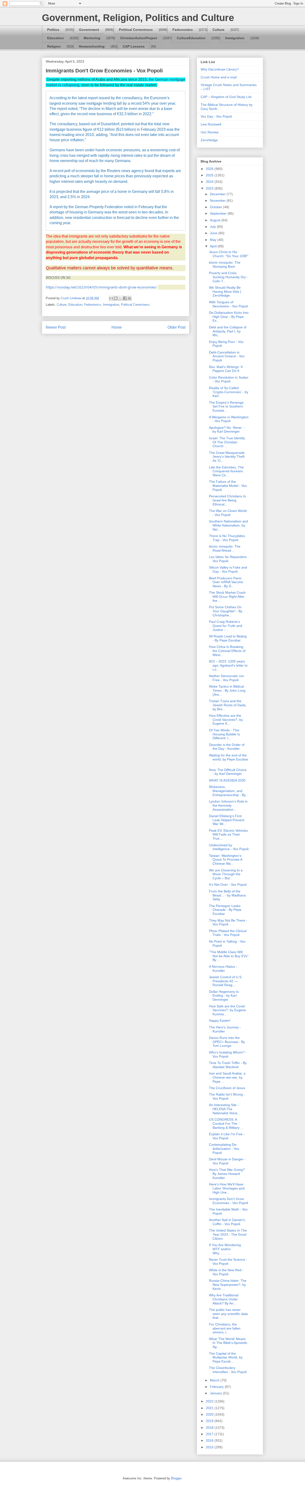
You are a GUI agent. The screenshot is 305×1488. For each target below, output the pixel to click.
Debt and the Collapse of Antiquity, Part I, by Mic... (227, 331)
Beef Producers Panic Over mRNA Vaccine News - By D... (226, 582)
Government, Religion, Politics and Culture (138, 17)
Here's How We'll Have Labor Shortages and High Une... (226, 1188)
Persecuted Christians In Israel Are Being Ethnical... (227, 500)
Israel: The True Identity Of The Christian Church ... (227, 442)
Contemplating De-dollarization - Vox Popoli (224, 1149)
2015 (210, 1447)
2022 (210, 1401)
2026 (210, 169)
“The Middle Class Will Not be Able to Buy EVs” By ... (229, 956)
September (219, 213)
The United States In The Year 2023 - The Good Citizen (228, 1234)
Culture (218, 30)
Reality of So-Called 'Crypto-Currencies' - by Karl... (228, 392)
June (214, 233)
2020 (210, 1414)
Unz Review (210, 132)
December (218, 194)
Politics (53, 30)
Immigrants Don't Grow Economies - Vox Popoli (228, 1201)
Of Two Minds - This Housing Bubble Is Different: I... (224, 734)
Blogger (176, 1478)
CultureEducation (191, 38)
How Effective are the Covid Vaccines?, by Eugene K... (226, 720)
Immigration (234, 38)
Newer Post (56, 327)
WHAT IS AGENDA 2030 (227, 780)
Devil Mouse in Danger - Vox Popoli (227, 1161)
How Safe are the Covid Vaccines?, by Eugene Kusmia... (227, 1010)
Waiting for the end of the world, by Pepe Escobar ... (228, 759)
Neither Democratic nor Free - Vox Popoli (226, 678)
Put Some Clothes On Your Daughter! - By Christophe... (225, 611)
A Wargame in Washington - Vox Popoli (229, 419)
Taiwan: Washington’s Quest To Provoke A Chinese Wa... (225, 860)
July (213, 226)
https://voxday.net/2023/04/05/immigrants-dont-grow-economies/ (101, 287)
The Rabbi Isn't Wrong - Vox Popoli (227, 1096)
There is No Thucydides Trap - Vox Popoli (227, 538)
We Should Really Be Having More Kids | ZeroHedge (225, 292)
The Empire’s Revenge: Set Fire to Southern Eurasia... (226, 407)
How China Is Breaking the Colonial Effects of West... (227, 651)
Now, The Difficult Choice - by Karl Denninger (228, 772)
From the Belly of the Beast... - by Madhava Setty (227, 895)
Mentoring (92, 38)
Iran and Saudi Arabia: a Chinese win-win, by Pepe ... (227, 1077)
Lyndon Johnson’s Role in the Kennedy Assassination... (228, 805)
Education (55, 38)
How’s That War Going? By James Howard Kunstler (227, 1174)
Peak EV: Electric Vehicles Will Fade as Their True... (228, 835)
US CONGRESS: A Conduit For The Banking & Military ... (226, 1124)
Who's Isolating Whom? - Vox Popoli (228, 1054)
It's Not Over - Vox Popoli (228, 884)
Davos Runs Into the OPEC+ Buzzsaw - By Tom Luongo (227, 1042)
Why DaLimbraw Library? (220, 69)
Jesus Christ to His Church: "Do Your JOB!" (228, 254)
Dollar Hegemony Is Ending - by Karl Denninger (224, 996)
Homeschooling (92, 46)
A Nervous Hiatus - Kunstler (223, 968)
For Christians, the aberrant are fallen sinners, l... (224, 1328)
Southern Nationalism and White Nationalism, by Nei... (228, 525)
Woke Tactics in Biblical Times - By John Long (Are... (227, 690)
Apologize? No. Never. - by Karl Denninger (227, 430)
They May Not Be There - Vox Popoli (228, 922)
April (214, 246)
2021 (210, 1408)
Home (117, 327)
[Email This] (111, 298)
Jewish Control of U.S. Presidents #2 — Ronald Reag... (225, 981)
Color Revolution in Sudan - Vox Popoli (228, 379)
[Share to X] (120, 298)
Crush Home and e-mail (219, 77)
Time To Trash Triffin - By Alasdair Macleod (228, 1065)
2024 (210, 182)
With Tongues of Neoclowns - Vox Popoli (228, 304)
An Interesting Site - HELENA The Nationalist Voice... (224, 1109)
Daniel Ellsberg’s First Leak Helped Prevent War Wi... (226, 820)
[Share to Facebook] (124, 298)
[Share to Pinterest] (129, 298)
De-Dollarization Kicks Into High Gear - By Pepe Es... (229, 317)
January (216, 1393)
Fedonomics (183, 30)
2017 (210, 1434)
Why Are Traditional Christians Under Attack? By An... (223, 1299)
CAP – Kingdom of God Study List (226, 97)
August (215, 220)
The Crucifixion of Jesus (227, 1088)
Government (89, 30)
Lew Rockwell (211, 124)
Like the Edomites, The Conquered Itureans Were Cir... (226, 471)
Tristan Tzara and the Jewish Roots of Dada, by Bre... (227, 705)
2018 (210, 1427)
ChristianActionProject (138, 38)
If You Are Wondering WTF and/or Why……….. (225, 1249)
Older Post (176, 327)
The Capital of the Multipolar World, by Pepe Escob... (226, 1357)
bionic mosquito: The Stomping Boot (224, 264)
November (218, 200)
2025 (210, 175)
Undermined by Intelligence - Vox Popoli (229, 847)
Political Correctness (136, 30)
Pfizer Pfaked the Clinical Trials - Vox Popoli (227, 933)
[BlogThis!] (115, 298)
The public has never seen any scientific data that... (228, 1314)
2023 (210, 188)
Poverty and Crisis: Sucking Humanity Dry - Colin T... (228, 277)
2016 (210, 1440)
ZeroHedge (209, 140)
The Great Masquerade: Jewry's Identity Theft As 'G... (227, 457)
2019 (210, 1421)
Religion (54, 46)
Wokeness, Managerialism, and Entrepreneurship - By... (228, 791)
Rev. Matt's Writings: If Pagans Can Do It (226, 369)
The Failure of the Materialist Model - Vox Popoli (228, 486)
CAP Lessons (134, 46)
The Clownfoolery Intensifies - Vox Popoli (228, 1370)
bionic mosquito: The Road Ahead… (224, 548)
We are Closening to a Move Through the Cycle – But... (226, 874)
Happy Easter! (219, 1020)
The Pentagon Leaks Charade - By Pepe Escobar (225, 910)
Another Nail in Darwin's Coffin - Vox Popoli (227, 1222)
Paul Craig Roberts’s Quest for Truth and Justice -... (225, 626)
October (216, 207)
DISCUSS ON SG (58, 277)
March (215, 1380)
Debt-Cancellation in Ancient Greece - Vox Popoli (226, 356)
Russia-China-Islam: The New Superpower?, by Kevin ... (227, 1285)
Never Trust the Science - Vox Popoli (228, 1261)
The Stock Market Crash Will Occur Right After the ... (227, 597)
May (213, 240)
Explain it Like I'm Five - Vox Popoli (227, 1136)
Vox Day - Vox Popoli (216, 116)
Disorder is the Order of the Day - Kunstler (226, 747)
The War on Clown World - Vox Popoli (228, 513)
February (217, 1387)
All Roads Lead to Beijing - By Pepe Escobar (228, 638)
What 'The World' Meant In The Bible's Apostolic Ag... (228, 1343)
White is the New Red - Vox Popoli (226, 1272)
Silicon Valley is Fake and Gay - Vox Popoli (228, 569)
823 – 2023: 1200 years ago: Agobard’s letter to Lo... (228, 665)
